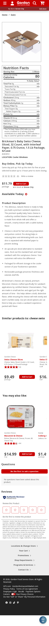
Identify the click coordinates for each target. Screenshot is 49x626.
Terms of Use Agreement (27, 589)
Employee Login (10, 591)
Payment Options (33, 591)
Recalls (21, 591)
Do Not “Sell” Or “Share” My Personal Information (24, 596)
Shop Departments (23, 560)
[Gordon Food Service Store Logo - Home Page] (23, 3)
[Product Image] (21, 42)
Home (4, 14)
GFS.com (7, 586)
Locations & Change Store (23, 546)
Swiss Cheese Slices (13, 358)
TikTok (14, 602)
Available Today (13, 194)
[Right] (40, 42)
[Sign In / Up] (12, 3)
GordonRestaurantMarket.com (25, 586)
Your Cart (23, 550)
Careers (6, 594)
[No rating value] (9, 176)
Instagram (10, 602)
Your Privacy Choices (25, 594)
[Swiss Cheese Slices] (21, 340)
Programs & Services (23, 565)
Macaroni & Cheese (13, 434)
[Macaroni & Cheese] (21, 416)
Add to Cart (21, 184)
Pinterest (18, 602)
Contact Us (23, 569)
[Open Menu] (5, 3)
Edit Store (42, 9)
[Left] (3, 42)
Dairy (13, 14)
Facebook (6, 602)
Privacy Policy (9, 589)
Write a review (27, 176)
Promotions (23, 555)
